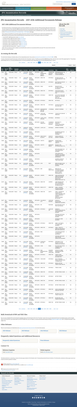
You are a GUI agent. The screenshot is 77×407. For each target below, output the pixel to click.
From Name (51, 70)
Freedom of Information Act (42, 402)
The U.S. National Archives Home (16, 3)
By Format (4, 379)
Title (56, 70)
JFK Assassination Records (19, 15)
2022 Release (44, 330)
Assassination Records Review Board (66, 37)
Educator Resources (38, 8)
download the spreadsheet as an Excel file (43, 57)
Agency (21, 70)
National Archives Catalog (6, 382)
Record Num (6, 69)
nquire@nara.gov (9, 352)
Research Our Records (7, 8)
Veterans (16, 384)
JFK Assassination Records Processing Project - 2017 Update (17, 32)
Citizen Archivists (59, 1)
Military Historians (17, 379)
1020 (34, 62)
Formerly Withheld (16, 69)
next (55, 62)
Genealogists (16, 377)
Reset (74, 65)
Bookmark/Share (67, 1)
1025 (47, 62)
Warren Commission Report (66, 32)
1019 (31, 62)
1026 (50, 62)
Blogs (42, 397)
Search (73, 3)
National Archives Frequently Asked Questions (32, 380)
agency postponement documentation (27, 327)
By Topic (3, 377)
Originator (72, 70)
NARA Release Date (10, 69)
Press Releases (44, 340)
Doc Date (25, 70)
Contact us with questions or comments (8, 370)
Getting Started (30, 377)
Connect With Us (39, 395)
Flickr (44, 397)
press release (20, 37)
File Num (37, 70)
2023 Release (25, 330)
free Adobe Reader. (14, 363)
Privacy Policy (33, 402)
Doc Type (31, 70)
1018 (29, 62)
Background (62, 30)
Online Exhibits (4, 389)
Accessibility (28, 402)
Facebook (32, 397)
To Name (42, 70)
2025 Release (6, 330)
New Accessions (42, 379)
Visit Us (54, 8)
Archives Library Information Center (7, 388)
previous (23, 62)
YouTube (40, 397)
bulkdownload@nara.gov (56, 319)
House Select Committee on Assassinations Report (66, 34)
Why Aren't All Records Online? (31, 386)
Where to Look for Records (32, 384)
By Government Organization (7, 380)
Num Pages (67, 69)
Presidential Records (6, 383)
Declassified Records (31, 383)
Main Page (62, 29)
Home (3, 15)
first (20, 62)
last (57, 62)
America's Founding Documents (69, 8)
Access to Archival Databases (5, 385)
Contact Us (73, 1)
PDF (25, 73)
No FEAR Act (49, 402)
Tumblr (38, 397)
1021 (37, 62)
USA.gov (53, 402)
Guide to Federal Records (31, 381)
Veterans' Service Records (23, 8)
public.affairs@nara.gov (48, 352)
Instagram (36, 397)
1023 (42, 62)
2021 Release (63, 330)
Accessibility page (29, 364)
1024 (45, 62)
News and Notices (42, 377)
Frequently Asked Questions (11, 340)
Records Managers (17, 383)
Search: (53, 65)
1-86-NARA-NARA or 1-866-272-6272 (38, 405)
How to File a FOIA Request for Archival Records (32, 389)
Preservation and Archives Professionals (19, 381)
